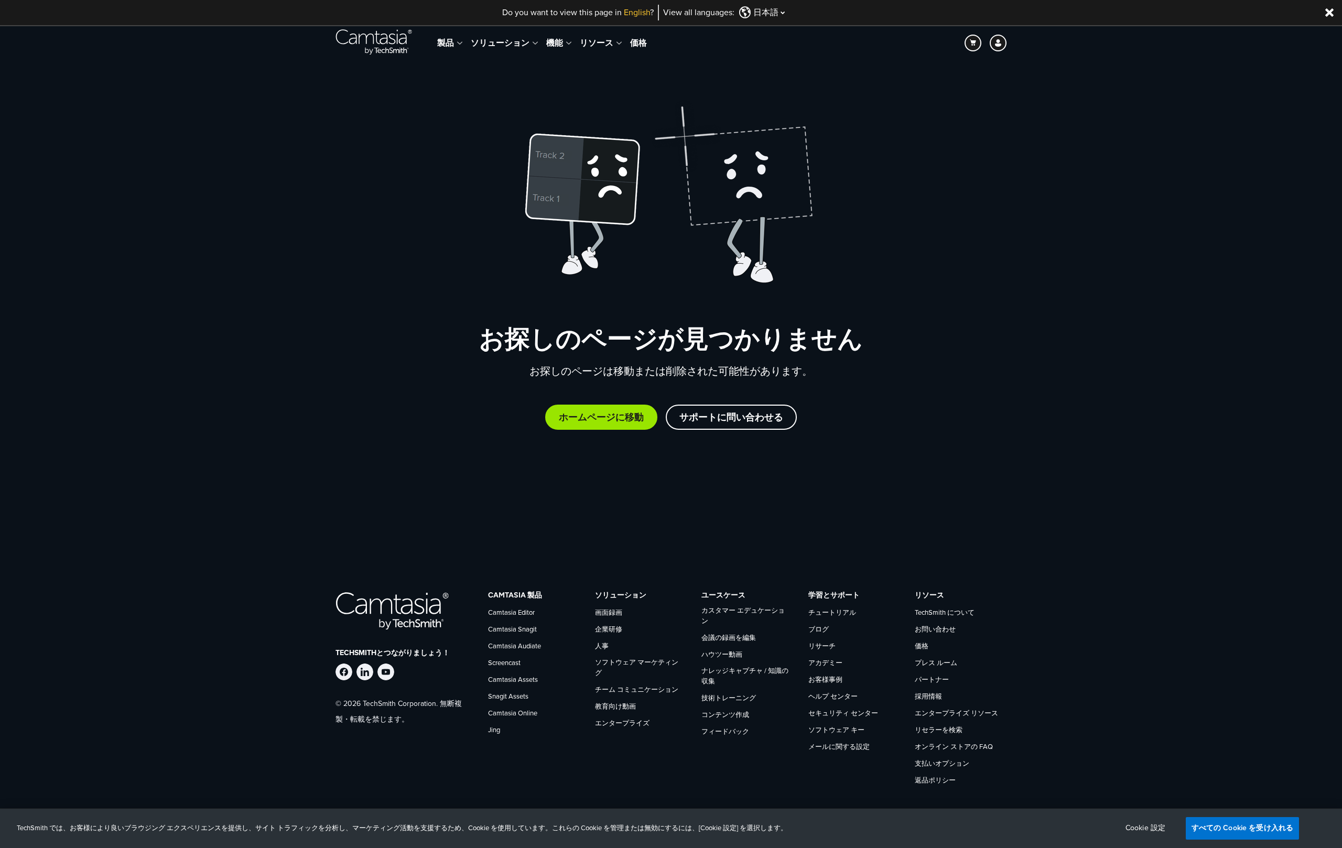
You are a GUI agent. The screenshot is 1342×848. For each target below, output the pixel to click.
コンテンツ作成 (725, 715)
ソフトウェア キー (836, 730)
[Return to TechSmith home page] (374, 43)
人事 (602, 646)
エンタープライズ (622, 723)
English (637, 12)
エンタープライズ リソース (956, 713)
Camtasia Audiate (514, 646)
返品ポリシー (935, 780)
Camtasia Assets (513, 680)
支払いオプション (942, 763)
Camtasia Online (512, 713)
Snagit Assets (508, 696)
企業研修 (608, 629)
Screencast (504, 663)
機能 (554, 43)
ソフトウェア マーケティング (636, 668)
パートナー (932, 680)
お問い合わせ (935, 629)
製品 (445, 43)
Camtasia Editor (511, 613)
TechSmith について (945, 613)
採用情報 (928, 696)
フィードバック (725, 732)
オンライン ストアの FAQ (954, 747)
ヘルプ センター (833, 696)
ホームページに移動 (601, 417)
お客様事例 (825, 680)
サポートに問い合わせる (731, 417)
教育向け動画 (615, 706)
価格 (638, 43)
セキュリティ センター (843, 713)
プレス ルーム (936, 663)
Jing (494, 730)
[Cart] (973, 43)
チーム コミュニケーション (636, 690)
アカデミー (825, 663)
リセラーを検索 (938, 730)
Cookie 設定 (1145, 828)
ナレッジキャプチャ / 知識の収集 (744, 676)
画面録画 (608, 613)
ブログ (818, 629)
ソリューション (500, 43)
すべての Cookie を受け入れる (1243, 827)
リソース (596, 43)
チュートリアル (832, 613)
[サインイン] (998, 43)
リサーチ (822, 646)
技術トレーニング (728, 698)
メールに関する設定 (839, 747)
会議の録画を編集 (728, 638)
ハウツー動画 (721, 654)
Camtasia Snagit (512, 629)
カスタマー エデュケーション (743, 616)
